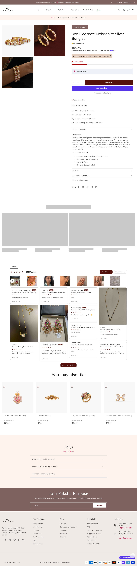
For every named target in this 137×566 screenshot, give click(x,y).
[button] (109, 82)
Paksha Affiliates (93, 544)
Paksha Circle (92, 537)
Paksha (48, 562)
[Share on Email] (96, 187)
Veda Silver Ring (44, 416)
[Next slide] (111, 2)
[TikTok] (19, 539)
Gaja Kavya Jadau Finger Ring (83, 416)
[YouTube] (23, 539)
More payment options (102, 93)
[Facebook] (6, 539)
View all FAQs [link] (68, 451)
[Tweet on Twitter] (83, 187)
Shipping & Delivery (94, 534)
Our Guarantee (38, 537)
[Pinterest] (10, 539)
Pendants (63, 530)
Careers (36, 530)
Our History (37, 534)
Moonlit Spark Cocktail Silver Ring (119, 416)
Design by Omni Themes (61, 562)
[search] (119, 10)
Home (53, 18)
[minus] (74, 83)
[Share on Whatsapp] (92, 187)
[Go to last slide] (3, 2)
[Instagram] (14, 539)
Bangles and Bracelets (68, 527)
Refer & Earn (91, 540)
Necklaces (63, 534)
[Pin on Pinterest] (87, 187)
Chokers (63, 537)
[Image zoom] (17, 40)
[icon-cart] (133, 10)
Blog (34, 540)
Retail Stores (37, 544)
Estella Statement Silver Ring (15, 416)
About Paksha (38, 524)
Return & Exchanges (94, 530)
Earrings (63, 524)
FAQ (88, 527)
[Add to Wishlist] (4, 387)
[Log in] (124, 10)
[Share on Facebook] (78, 187)
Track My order (92, 524)
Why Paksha (37, 527)
